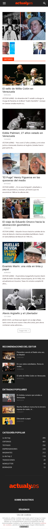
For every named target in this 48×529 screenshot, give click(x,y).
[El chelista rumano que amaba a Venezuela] (8, 398)
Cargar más (23, 331)
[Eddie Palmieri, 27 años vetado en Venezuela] (24, 119)
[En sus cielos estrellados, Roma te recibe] (8, 367)
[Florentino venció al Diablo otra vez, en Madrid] (8, 355)
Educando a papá (24, 419)
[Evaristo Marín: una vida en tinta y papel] (24, 252)
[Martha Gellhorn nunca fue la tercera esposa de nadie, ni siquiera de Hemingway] (8, 409)
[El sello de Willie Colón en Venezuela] (24, 74)
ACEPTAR (24, 527)
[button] (4, 3)
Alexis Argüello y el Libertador (20, 313)
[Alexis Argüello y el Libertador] (24, 299)
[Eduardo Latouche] (24, 39)
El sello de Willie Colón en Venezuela (31, 376)
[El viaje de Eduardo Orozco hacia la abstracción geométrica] (24, 208)
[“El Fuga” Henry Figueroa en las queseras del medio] (24, 163)
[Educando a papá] (8, 420)
